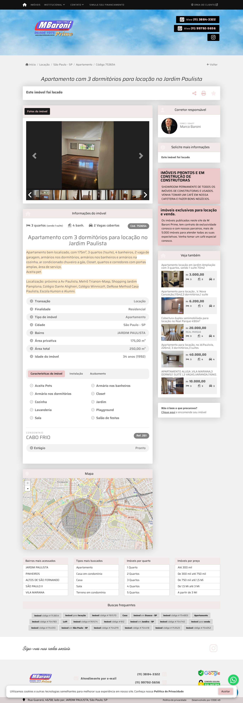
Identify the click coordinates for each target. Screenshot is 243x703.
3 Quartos (133, 580)
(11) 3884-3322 (204, 19)
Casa (79, 580)
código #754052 (198, 628)
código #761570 (104, 615)
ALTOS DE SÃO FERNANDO (42, 580)
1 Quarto (132, 567)
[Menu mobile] (25, 5)
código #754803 (175, 615)
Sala (79, 586)
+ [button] (28, 483)
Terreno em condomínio (91, 592)
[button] (35, 156)
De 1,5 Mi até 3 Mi (189, 586)
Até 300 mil (185, 567)
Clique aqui (168, 412)
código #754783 (44, 621)
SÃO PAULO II (34, 586)
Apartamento (84, 65)
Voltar (213, 65)
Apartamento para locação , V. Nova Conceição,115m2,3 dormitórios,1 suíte (184, 293)
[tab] (37, 111)
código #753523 (167, 628)
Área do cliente (205, 4)
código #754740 (172, 621)
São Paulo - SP (62, 65)
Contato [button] (75, 4)
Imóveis (36, 4)
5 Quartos (133, 592)
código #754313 (43, 628)
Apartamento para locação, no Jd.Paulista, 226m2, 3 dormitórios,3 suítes (187, 346)
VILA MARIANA (35, 592)
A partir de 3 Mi (187, 592)
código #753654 (46, 615)
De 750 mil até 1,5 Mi (191, 580)
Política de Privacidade (169, 691)
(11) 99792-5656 (203, 28)
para (75, 615)
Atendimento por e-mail (98, 678)
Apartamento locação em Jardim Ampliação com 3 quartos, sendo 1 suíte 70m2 (188, 266)
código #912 (114, 621)
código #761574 (85, 621)
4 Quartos (133, 586)
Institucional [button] (53, 4)
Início (32, 65)
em (145, 615)
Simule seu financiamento (106, 4)
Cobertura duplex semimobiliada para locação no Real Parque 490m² (184, 319)
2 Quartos (133, 574)
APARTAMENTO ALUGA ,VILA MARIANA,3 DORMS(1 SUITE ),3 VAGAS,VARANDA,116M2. (189, 373)
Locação (44, 65)
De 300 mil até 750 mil (192, 574)
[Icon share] (213, 37)
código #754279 (106, 628)
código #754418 (137, 628)
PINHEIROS (33, 574)
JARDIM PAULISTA (37, 567)
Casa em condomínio (89, 574)
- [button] (28, 488)
